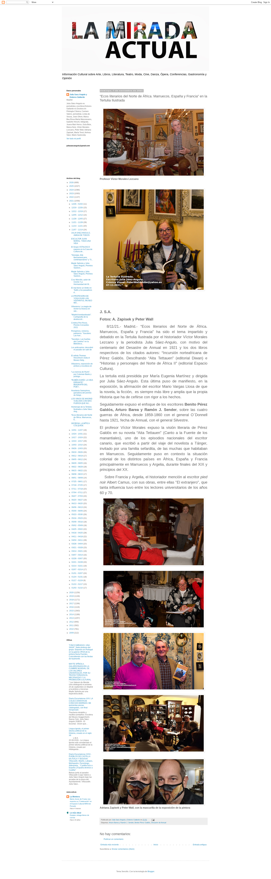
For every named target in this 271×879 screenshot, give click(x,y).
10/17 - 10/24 (77, 437)
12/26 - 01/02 (77, 204)
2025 (71, 186)
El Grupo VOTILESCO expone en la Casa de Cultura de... (81, 249)
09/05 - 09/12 (77, 459)
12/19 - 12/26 (77, 208)
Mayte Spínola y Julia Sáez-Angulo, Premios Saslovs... (82, 265)
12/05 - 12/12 (77, 215)
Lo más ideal (75, 813)
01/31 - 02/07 (77, 573)
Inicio (156, 845)
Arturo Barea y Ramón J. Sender (121, 822)
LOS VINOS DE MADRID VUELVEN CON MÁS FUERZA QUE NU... (81, 401)
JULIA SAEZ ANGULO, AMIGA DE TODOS (80, 234)
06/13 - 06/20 (77, 503)
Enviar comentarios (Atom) (123, 849)
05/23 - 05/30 (77, 514)
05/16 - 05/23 (77, 518)
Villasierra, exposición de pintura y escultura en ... (82, 366)
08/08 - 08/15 (77, 474)
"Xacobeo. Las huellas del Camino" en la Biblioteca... (80, 341)
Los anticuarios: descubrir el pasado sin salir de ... (82, 349)
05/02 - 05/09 (77, 525)
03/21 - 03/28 (77, 547)
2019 (71, 596)
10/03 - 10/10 (77, 445)
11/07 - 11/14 (77, 230)
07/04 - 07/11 (77, 492)
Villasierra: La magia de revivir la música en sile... (81, 308)
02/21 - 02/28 (77, 562)
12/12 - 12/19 (77, 211)
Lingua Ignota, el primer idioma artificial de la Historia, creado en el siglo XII (80, 732)
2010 (71, 629)
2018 (71, 600)
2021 (71, 201)
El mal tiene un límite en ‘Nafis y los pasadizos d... (81, 290)
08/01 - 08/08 (77, 478)
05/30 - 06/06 (77, 511)
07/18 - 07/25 (77, 485)
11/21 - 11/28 (77, 222)
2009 (71, 633)
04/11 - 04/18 (77, 536)
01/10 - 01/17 (77, 584)
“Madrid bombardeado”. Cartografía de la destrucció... (81, 317)
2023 (71, 193)
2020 (71, 592)
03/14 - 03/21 (77, 551)
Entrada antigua (200, 845)
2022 (71, 197)
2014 (71, 614)
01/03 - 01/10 (77, 588)
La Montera (75, 797)
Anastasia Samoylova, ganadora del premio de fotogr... (81, 392)
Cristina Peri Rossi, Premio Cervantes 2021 (80, 325)
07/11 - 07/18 (77, 489)
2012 (71, 622)
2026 (71, 182)
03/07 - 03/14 (77, 555)
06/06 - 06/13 (77, 507)
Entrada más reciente (110, 845)
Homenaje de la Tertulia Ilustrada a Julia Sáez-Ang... (82, 409)
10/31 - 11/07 (77, 430)
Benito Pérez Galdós (142, 822)
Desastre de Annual (158, 822)
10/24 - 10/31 (77, 434)
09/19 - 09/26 (77, 452)
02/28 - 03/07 (77, 558)
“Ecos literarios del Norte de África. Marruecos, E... (81, 417)
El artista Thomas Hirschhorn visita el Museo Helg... (80, 358)
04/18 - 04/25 (77, 533)
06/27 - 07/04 (77, 496)
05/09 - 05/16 (77, 522)
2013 (71, 618)
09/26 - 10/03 (77, 448)
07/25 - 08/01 (77, 481)
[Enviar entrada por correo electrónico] (153, 820)
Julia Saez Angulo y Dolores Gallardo (78, 95)
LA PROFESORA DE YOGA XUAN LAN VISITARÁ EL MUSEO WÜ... (81, 299)
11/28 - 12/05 (77, 219)
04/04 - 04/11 (77, 540)
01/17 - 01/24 (77, 580)
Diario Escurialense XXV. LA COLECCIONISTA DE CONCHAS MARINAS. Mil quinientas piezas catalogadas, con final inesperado (81, 704)
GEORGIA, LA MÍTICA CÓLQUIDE (80, 424)
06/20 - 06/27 (77, 500)
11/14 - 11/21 (77, 226)
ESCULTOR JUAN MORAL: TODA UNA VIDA (81, 241)
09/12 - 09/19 (77, 456)
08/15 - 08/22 (77, 470)
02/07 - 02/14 (77, 569)
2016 (71, 607)
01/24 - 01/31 (77, 577)
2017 (71, 603)
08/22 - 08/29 (77, 467)
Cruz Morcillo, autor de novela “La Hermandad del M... (80, 282)
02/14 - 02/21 (77, 566)
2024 (71, 190)
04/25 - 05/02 (77, 529)
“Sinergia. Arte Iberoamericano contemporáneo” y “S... (82, 257)
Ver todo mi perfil (73, 139)
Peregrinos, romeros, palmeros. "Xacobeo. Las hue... (81, 333)
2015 (71, 611)
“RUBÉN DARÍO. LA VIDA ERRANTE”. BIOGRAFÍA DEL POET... (82, 383)
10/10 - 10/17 (77, 441)
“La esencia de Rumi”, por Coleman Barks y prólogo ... (81, 374)
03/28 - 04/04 (77, 544)
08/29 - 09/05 (77, 463)
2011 (71, 625)
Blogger (151, 871)
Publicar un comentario (113, 839)
